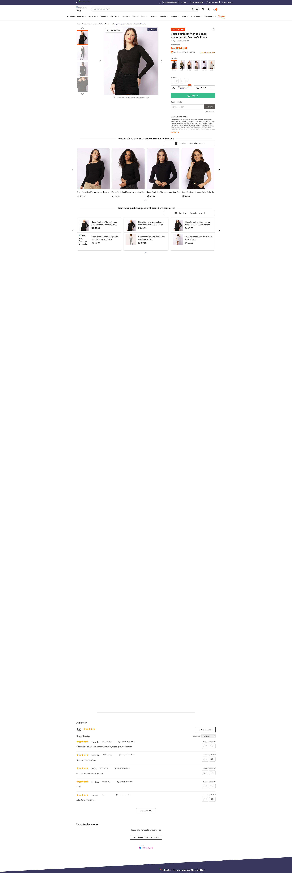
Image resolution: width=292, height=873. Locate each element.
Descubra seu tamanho (183, 88)
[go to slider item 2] (82, 69)
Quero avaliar (205, 729)
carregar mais (146, 811)
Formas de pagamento (207, 52)
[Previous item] (76, 2)
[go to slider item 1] (82, 53)
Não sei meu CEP (210, 112)
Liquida (222, 17)
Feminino (87, 24)
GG (187, 81)
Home (79, 24)
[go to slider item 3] (82, 84)
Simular (209, 107)
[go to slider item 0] (82, 37)
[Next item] (159, 2)
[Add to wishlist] (213, 29)
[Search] (197, 9)
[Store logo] (82, 9)
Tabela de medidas (206, 88)
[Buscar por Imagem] (193, 9)
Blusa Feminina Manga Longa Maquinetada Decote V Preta (123, 24)
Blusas (95, 24)
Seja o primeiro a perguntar (146, 837)
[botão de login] (209, 9)
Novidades (71, 17)
